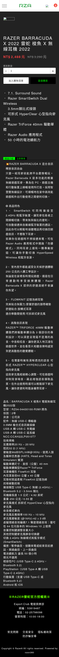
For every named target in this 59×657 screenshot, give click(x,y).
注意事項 (21, 159)
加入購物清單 (16, 80)
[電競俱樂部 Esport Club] (25, 5)
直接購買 (43, 80)
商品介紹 (9, 159)
